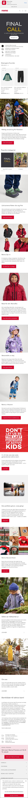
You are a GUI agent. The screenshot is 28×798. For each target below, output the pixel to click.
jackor (24, 720)
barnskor (23, 722)
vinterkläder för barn (9, 723)
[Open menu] (25, 10)
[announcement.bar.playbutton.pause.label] (25, 7)
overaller (6, 722)
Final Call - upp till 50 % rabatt (14, 6)
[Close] (25, 781)
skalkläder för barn (14, 720)
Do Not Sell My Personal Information (14, 791)
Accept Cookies (14, 795)
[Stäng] (1, 3)
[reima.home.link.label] (4, 10)
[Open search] (19, 10)
